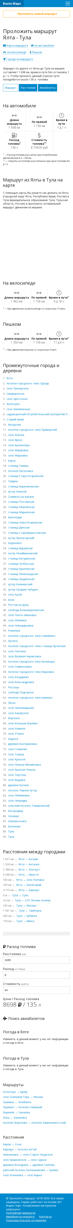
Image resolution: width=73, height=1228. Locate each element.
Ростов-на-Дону (18, 605)
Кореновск (15, 543)
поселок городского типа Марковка (31, 672)
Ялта (10, 378)
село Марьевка (18, 455)
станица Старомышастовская (27, 532)
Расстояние (28, 87)
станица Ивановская (21, 507)
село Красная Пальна (21, 769)
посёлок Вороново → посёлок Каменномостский (34, 1122)
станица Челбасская (21, 563)
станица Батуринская (21, 558)
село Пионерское (18, 388)
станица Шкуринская (21, 579)
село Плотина (17, 651)
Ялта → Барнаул (29, 890)
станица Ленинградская (23, 574)
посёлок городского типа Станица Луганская (37, 646)
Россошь (13, 687)
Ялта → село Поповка (30, 880)
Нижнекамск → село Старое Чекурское (28, 1154)
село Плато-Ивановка (22, 615)
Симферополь (16, 393)
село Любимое (17, 620)
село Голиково (17, 749)
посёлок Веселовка (20, 471)
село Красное (16, 759)
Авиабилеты (47, 87)
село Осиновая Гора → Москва (23, 1097)
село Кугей (15, 594)
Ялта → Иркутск (29, 874)
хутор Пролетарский (21, 538)
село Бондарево (18, 677)
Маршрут (10, 87)
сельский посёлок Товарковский (28, 805)
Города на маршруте (19, 59)
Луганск (13, 641)
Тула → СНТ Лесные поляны (33, 900)
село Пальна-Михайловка (24, 764)
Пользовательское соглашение (26, 1220)
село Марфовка (18, 450)
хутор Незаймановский (22, 553)
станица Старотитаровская (25, 476)
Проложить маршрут (22, 1198)
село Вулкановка (19, 445)
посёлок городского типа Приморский (32, 429)
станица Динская (19, 527)
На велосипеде (16, 52)
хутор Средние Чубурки (23, 589)
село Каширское (18, 713)
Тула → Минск (25, 921)
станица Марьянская (21, 512)
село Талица (16, 754)
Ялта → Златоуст (29, 869)
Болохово (14, 826)
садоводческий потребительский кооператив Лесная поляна (38, 414)
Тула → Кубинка (26, 916)
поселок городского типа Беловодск (31, 661)
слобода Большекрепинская (26, 610)
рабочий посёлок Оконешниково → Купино (30, 1170)
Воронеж (14, 718)
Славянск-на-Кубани (21, 496)
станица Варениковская (23, 486)
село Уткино (16, 733)
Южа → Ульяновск (15, 1117)
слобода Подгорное (21, 692)
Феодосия (14, 424)
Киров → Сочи (12, 1144)
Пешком (36, 52)
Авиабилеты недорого (20, 1216)
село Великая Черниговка (24, 656)
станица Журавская (20, 548)
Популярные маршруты (21, 1213)
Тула (11, 831)
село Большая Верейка (23, 723)
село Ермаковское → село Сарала (24, 1160)
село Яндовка (16, 780)
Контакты (45, 1216)
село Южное (16, 435)
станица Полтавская (21, 501)
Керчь (12, 460)
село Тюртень (17, 775)
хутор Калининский (20, 584)
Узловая (13, 816)
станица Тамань (18, 465)
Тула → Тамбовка (30, 910)
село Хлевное (16, 728)
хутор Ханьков (17, 491)
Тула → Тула (20, 895)
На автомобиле (44, 45)
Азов (11, 599)
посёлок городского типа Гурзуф (28, 383)
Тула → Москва (26, 905)
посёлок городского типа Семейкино (31, 636)
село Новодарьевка (20, 625)
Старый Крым (15, 419)
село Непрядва (17, 800)
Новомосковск (17, 821)
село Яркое (15, 440)
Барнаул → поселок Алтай (19, 1149)
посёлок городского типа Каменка (30, 697)
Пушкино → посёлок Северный (22, 1107)
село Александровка (21, 682)
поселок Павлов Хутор (22, 790)
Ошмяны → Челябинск (17, 1102)
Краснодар (15, 517)
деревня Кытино (18, 785)
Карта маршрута (17, 45)
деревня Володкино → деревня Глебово (29, 1165)
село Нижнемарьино (21, 708)
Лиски (11, 703)
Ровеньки (14, 630)
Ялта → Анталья (29, 864)
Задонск (13, 739)
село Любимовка (19, 795)
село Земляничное (18, 409)
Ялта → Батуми (28, 859)
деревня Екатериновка (22, 744)
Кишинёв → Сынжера (16, 1112)
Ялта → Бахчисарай (28, 885)
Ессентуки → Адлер (15, 1092)
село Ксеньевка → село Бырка (22, 1175)
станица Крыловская (21, 569)
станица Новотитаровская (25, 522)
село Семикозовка (20, 666)
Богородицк (15, 811)
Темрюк (13, 481)
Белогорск (13, 404)
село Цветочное (17, 399)
